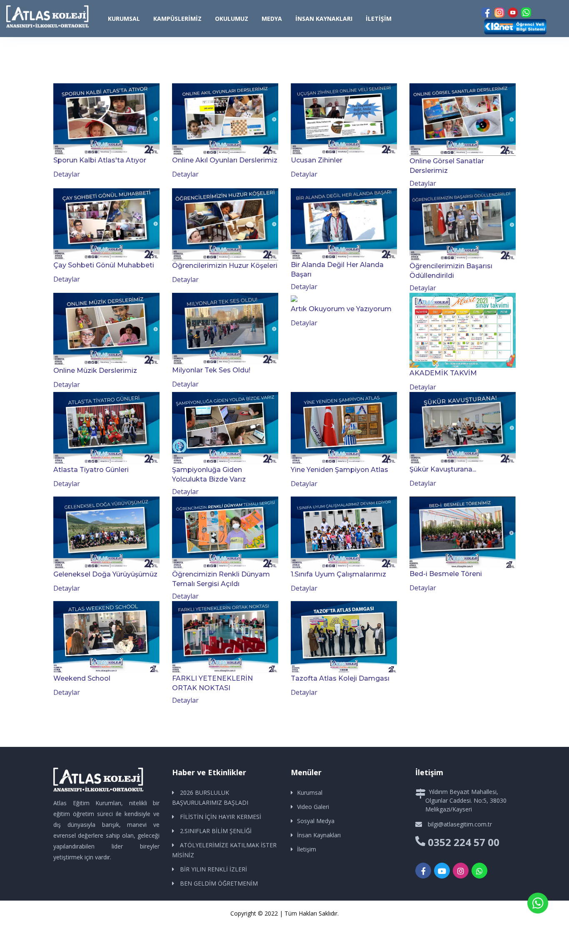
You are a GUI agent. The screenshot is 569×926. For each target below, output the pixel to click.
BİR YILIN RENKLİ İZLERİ (213, 869)
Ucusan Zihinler (316, 160)
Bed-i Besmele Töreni (445, 574)
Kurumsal (309, 792)
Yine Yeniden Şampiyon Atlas (339, 470)
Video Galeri (313, 807)
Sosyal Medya (315, 821)
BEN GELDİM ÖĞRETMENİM (219, 883)
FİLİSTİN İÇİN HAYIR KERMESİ (220, 817)
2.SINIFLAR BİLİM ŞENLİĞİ (216, 831)
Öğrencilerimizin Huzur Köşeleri (224, 266)
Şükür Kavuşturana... (442, 469)
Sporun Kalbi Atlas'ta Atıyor (99, 160)
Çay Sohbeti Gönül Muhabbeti (103, 265)
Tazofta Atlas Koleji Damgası (340, 678)
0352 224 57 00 (463, 842)
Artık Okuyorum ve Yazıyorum (341, 309)
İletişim (379, 18)
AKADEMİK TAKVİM (443, 373)
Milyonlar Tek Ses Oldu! (211, 370)
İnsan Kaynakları (323, 18)
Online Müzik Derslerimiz (95, 370)
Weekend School (81, 678)
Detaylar (66, 174)
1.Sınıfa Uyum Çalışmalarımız (338, 574)
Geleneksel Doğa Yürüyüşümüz (105, 574)
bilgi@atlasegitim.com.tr (460, 824)
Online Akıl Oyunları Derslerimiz (224, 160)
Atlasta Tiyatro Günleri (91, 470)
